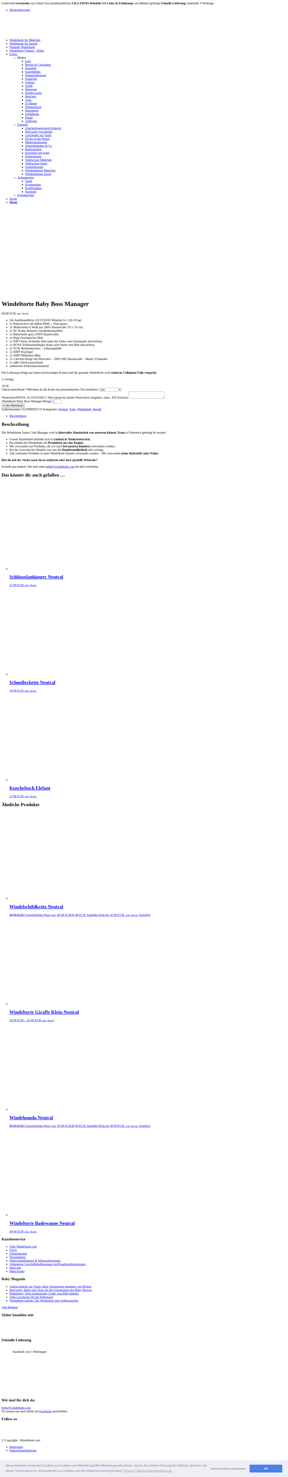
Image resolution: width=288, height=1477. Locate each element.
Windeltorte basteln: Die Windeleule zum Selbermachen (43, 1300)
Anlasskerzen (25, 177)
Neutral (63, 409)
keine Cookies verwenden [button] (228, 1468)
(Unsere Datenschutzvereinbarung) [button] (147, 1470)
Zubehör (22, 124)
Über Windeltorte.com (23, 1246)
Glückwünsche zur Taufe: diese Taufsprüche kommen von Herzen (50, 1286)
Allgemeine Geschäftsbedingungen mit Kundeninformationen (47, 1264)
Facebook (45, 1411)
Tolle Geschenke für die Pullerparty (31, 1297)
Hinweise (15, 1267)
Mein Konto (16, 1271)
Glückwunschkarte (50, 389)
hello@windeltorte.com (60, 466)
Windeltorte (84, 409)
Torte (72, 409)
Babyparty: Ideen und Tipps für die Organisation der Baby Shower (50, 1290)
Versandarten (17, 1257)
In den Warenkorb (13, 405)
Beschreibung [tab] (17, 416)
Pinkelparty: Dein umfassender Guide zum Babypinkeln (44, 1293)
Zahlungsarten (18, 1253)
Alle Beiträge (10, 1307)
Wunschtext (65, 397)
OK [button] (266, 1468)
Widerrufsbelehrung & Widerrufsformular (35, 1260)
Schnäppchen (25, 195)
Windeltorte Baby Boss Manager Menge (26, 401)
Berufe (97, 409)
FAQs (13, 1250)
